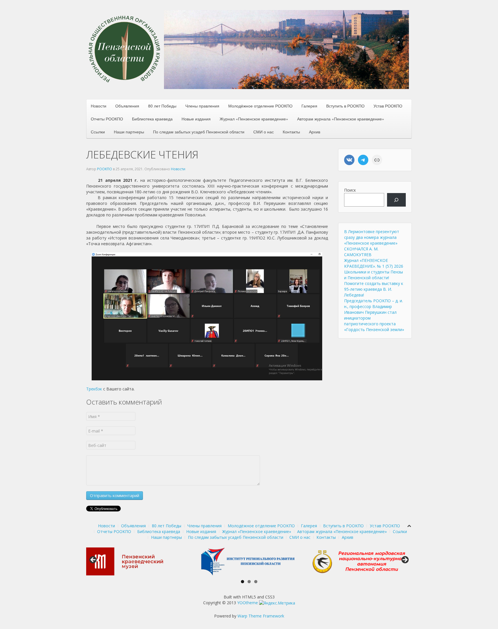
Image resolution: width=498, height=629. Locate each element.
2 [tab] (249, 581)
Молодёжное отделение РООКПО (260, 106)
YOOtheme (247, 602)
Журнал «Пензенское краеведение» (254, 119)
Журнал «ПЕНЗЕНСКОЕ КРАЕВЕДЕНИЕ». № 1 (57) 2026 (373, 263)
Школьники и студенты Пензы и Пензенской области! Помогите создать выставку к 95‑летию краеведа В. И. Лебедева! (373, 283)
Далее (404, 560)
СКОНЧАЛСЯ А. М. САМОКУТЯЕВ (361, 251)
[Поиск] (396, 200)
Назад (93, 560)
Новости (98, 106)
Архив (314, 132)
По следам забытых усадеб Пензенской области (198, 132)
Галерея (309, 106)
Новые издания (196, 119)
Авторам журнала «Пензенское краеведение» (340, 119)
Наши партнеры (129, 132)
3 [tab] (255, 581)
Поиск (350, 190)
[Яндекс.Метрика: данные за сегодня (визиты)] (277, 603)
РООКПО (104, 169)
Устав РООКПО (387, 106)
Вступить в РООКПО (345, 106)
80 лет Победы (162, 106)
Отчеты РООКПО (107, 119)
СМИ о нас (263, 132)
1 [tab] (242, 581)
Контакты (291, 132)
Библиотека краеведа (152, 119)
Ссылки (98, 132)
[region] (286, 49)
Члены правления (202, 106)
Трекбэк (94, 389)
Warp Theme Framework (260, 616)
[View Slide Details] (135, 561)
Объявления (127, 106)
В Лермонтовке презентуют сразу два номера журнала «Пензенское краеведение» (371, 237)
